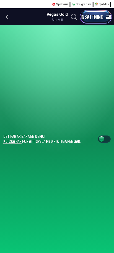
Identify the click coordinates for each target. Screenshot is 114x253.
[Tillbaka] (7, 17)
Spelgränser (83, 4)
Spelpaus (62, 4)
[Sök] (74, 17)
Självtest (104, 4)
